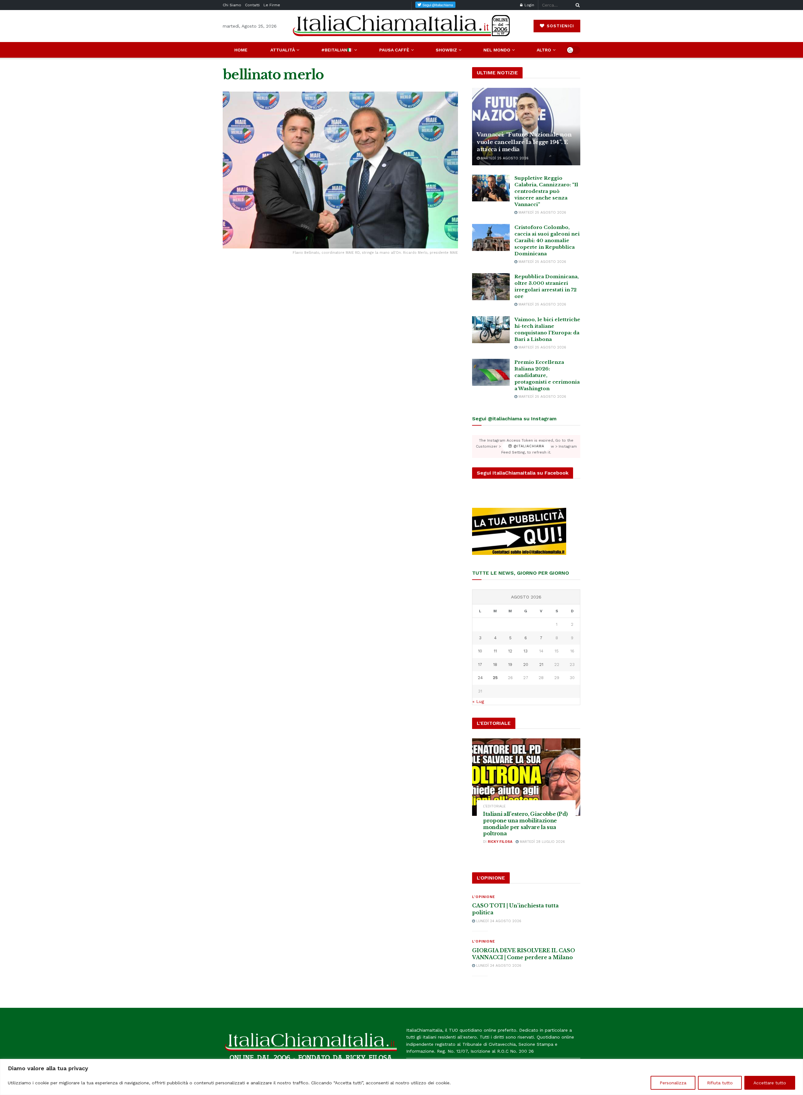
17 (480, 664)
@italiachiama (528, 446)
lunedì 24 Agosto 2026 (498, 921)
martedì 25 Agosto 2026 (504, 158)
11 (495, 651)
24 (480, 677)
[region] (401, 1077)
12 (510, 651)
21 (541, 664)
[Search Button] (576, 5)
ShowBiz (446, 49)
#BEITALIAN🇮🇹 (337, 49)
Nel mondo (496, 49)
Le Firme (271, 5)
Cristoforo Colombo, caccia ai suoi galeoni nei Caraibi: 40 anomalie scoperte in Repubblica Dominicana (547, 240)
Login (528, 5)
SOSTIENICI (559, 26)
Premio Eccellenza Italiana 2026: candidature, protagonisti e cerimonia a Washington (547, 375)
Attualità (282, 49)
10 (480, 651)
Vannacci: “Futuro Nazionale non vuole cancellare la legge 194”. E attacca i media (524, 142)
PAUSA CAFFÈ (394, 49)
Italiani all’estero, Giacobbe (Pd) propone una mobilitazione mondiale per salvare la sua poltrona (525, 824)
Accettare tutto (769, 1082)
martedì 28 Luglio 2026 (541, 842)
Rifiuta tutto (720, 1082)
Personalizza (673, 1082)
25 (495, 677)
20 (525, 664)
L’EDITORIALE (494, 806)
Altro (544, 49)
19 (510, 664)
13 (526, 651)
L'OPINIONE (483, 897)
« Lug (478, 701)
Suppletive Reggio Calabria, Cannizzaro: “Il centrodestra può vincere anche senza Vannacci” (546, 191)
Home (240, 49)
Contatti (252, 5)
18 (495, 664)
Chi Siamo (232, 5)
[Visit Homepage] (401, 26)
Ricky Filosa (500, 842)
